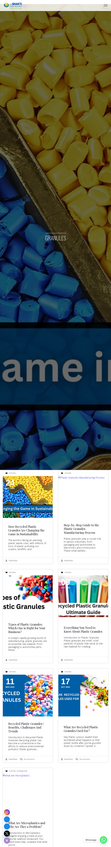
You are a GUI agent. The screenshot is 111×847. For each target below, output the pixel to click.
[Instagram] (7, 812)
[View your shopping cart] (102, 5)
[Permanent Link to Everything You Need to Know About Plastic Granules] (83, 596)
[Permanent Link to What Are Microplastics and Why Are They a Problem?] (28, 795)
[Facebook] (7, 826)
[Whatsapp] (103, 840)
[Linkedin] (7, 819)
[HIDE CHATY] (7, 841)
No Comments (29, 759)
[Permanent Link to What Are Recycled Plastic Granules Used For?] (83, 695)
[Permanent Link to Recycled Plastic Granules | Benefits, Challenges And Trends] (28, 695)
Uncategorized (22, 771)
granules (12, 473)
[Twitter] (7, 834)
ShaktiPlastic (13, 560)
